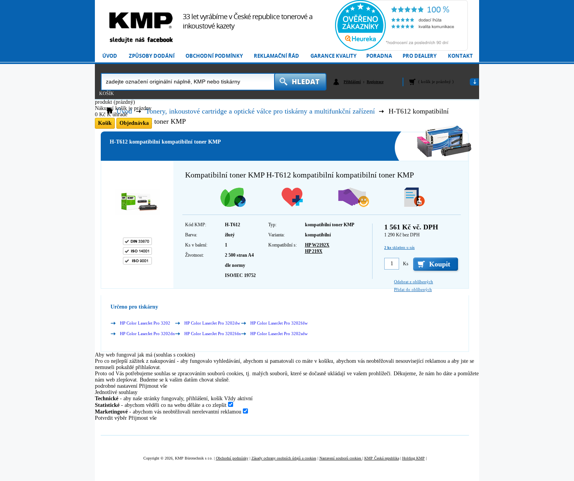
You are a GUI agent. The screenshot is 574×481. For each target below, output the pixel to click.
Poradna (379, 56)
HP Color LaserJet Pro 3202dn (147, 333)
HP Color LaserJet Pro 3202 (145, 323)
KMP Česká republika (381, 458)
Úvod (109, 56)
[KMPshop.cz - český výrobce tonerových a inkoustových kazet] (141, 20)
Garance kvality (333, 56)
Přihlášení (352, 82)
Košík (106, 93)
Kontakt (460, 56)
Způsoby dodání (152, 56)
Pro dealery (420, 56)
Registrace (375, 82)
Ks (405, 263)
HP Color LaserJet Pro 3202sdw (279, 333)
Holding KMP (413, 458)
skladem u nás (399, 247)
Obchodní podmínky (214, 56)
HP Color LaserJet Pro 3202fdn (212, 333)
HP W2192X (317, 245)
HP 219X (314, 251)
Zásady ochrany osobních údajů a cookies (283, 458)
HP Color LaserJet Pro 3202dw (212, 323)
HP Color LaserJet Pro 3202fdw (279, 323)
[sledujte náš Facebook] (141, 40)
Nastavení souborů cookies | (341, 458)
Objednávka (134, 123)
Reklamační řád (276, 56)
